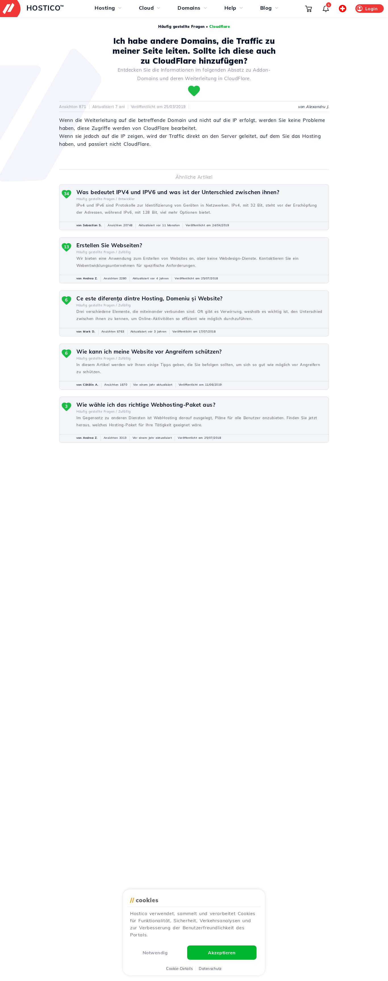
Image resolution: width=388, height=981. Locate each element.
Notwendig (155, 952)
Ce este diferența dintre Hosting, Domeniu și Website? (149, 298)
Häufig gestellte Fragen (181, 26)
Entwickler (126, 199)
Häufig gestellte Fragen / (96, 199)
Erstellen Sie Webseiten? (109, 245)
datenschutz (210, 968)
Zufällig (124, 252)
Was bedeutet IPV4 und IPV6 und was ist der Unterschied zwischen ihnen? (177, 192)
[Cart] (308, 8)
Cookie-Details (179, 968)
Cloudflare (219, 26)
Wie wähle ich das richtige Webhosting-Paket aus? (145, 404)
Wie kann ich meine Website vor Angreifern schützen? (149, 351)
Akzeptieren (222, 952)
